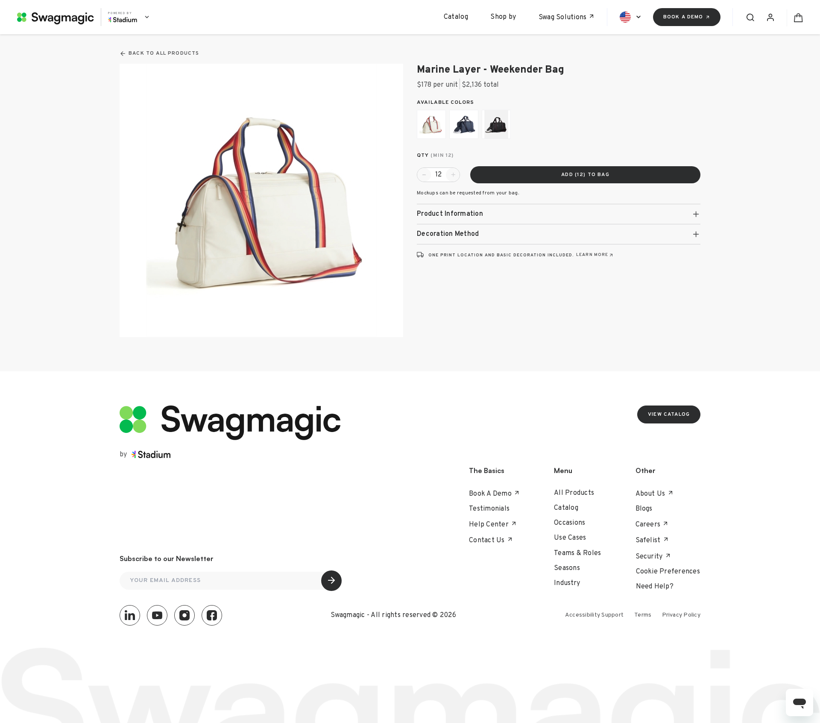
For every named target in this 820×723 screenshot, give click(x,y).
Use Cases (570, 538)
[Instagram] (184, 615)
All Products (574, 493)
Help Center (489, 524)
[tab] (558, 214)
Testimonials (489, 509)
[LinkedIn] (130, 615)
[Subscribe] (331, 580)
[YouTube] (157, 615)
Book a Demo (683, 17)
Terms (642, 615)
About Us (650, 494)
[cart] (795, 17)
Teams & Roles (577, 553)
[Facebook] (212, 615)
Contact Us (487, 540)
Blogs (644, 509)
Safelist (648, 540)
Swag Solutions (563, 17)
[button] (558, 214)
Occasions (569, 523)
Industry (567, 583)
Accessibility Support (594, 615)
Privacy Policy (681, 615)
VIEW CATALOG (669, 414)
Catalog (456, 17)
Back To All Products (164, 53)
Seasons (567, 568)
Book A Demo (490, 494)
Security (649, 557)
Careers (648, 524)
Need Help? (655, 587)
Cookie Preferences (668, 572)
